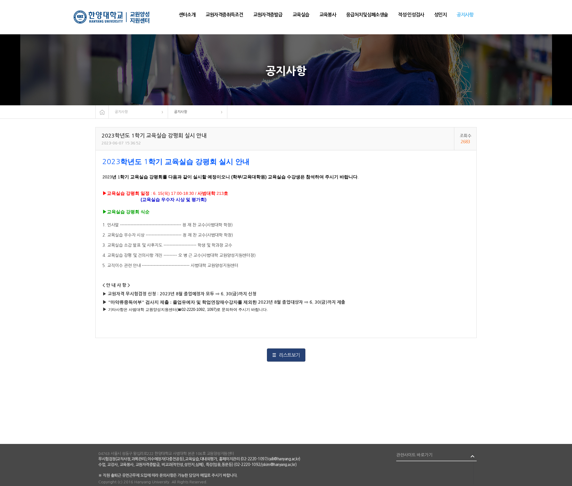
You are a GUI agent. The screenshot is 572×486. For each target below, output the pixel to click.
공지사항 (121, 112)
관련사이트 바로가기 (414, 455)
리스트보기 (289, 355)
